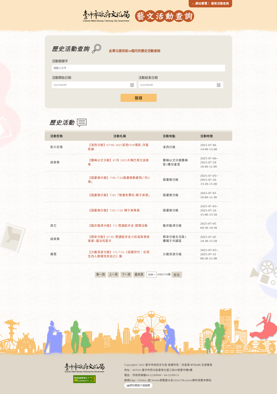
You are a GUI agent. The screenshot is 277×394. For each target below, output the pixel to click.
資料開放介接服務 (140, 385)
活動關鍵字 (60, 61)
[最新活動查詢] (138, 16)
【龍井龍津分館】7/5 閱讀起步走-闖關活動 (118, 225)
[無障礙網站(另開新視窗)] (85, 379)
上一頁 (113, 274)
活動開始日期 (61, 78)
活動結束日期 (148, 78)
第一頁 (100, 274)
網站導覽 (201, 3)
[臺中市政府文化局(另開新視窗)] (85, 367)
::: (193, 3)
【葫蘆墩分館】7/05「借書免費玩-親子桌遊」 (119, 195)
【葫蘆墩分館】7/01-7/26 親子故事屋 (114, 210)
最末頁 (139, 274)
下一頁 (126, 274)
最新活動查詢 (220, 3)
